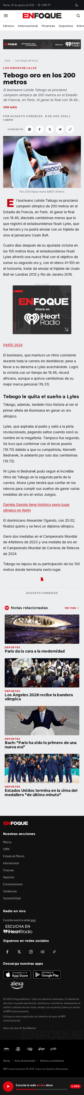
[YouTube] (42, 952)
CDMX (6, 849)
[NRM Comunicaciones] (6, 1049)
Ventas (6, 1060)
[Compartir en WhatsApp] (29, 129)
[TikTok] (54, 952)
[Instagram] (31, 952)
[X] (19, 952)
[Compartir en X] (50, 129)
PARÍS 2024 (12, 345)
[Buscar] (78, 15)
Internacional (28, 26)
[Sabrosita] (53, 1049)
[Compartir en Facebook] (39, 129)
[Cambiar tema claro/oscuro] (76, 5)
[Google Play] (47, 974)
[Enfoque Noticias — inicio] (42, 16)
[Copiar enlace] (70, 129)
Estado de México (13, 856)
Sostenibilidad (12, 898)
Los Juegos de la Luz (26, 60)
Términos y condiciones (52, 1060)
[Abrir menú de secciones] (6, 15)
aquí (33, 920)
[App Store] (17, 974)
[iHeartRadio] (17, 929)
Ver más (10, 107)
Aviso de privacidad (25, 1060)
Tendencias (10, 891)
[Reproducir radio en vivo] (8, 1086)
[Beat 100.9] (18, 1049)
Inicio (7, 60)
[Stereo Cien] (41, 1049)
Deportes (66, 26)
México (8, 26)
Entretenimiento (13, 884)
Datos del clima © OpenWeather (19, 1028)
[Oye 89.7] (30, 1049)
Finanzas (48, 26)
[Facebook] (7, 952)
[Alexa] (17, 985)
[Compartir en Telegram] (60, 129)
